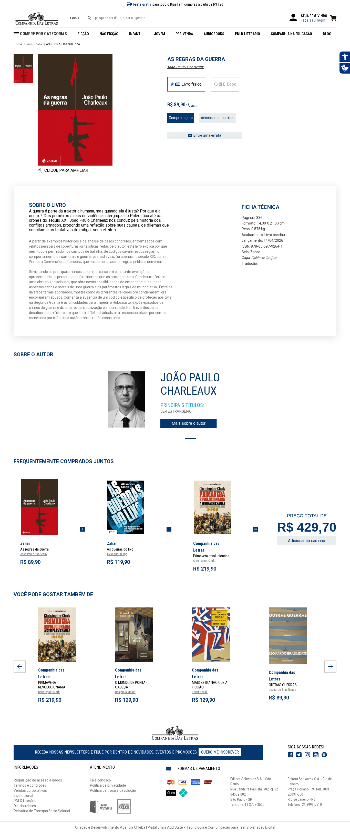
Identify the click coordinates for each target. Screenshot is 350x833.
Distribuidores (25, 806)
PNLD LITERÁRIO (247, 34)
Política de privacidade (108, 785)
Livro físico (191, 84)
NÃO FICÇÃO (109, 34)
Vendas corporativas (30, 790)
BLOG (327, 34)
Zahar (39, 44)
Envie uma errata (207, 135)
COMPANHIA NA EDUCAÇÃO (291, 34)
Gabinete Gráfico (264, 258)
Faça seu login (313, 20)
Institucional (23, 796)
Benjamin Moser (125, 692)
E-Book (229, 84)
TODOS (74, 18)
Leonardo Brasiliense (282, 690)
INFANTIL (136, 34)
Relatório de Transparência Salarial (42, 811)
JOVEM (159, 34)
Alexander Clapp (117, 554)
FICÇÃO (83, 34)
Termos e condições (30, 785)
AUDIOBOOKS (214, 34)
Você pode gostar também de (53, 594)
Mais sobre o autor (188, 423)
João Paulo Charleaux (185, 67)
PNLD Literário (25, 801)
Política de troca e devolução (113, 790)
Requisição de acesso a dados (38, 780)
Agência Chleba (132, 827)
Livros (28, 44)
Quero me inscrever (220, 752)
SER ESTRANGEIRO (176, 411)
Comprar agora (181, 117)
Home (18, 44)
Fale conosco (100, 780)
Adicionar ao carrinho (217, 117)
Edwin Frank (200, 692)
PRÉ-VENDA (184, 34)
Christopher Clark (204, 561)
